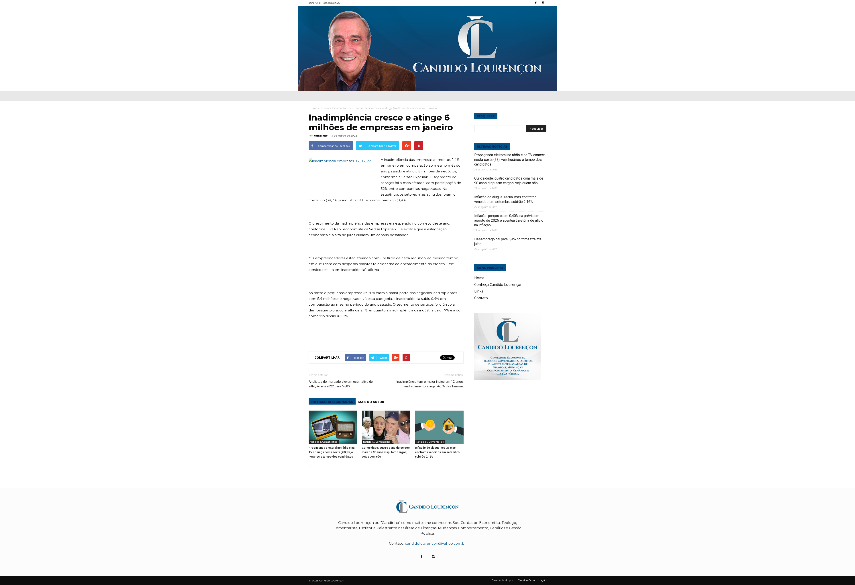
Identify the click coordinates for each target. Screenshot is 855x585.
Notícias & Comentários (323, 442)
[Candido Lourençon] (427, 48)
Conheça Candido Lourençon (498, 284)
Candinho (321, 135)
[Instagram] (543, 3)
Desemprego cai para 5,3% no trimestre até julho (508, 241)
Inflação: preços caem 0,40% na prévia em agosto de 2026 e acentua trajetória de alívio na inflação (508, 220)
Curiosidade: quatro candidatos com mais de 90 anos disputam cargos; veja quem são (386, 452)
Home (312, 108)
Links (478, 291)
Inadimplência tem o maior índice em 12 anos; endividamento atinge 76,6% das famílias (430, 384)
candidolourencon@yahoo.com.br (435, 543)
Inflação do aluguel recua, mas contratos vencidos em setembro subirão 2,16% (437, 452)
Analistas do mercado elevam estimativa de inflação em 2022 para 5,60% (341, 384)
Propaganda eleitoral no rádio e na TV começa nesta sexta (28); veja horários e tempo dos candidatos (331, 452)
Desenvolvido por (502, 580)
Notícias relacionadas (332, 402)
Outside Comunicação (532, 580)
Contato (481, 297)
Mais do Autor (371, 402)
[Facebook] (535, 3)
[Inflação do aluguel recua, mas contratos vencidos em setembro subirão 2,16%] (439, 427)
